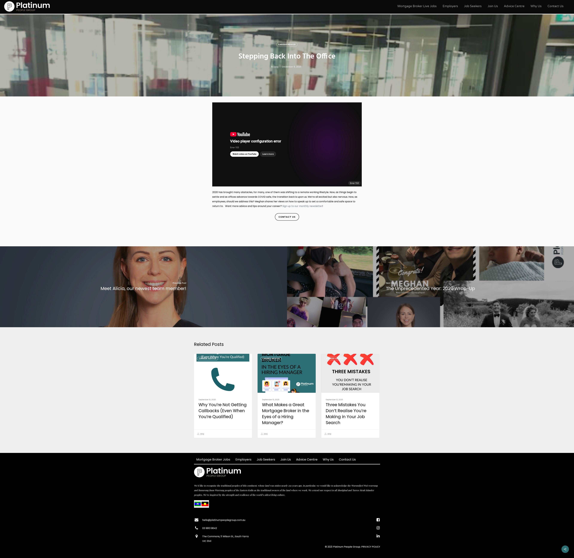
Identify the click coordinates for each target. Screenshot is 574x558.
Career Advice (287, 44)
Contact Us (556, 6)
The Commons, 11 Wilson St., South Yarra (225, 536)
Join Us (493, 6)
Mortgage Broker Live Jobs (417, 6)
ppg (276, 66)
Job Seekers (473, 6)
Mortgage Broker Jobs (213, 459)
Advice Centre (514, 6)
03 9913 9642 (209, 528)
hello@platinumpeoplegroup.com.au (223, 520)
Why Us (536, 6)
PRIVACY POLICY (370, 546)
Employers (450, 6)
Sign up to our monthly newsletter (302, 206)
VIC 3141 (206, 541)
